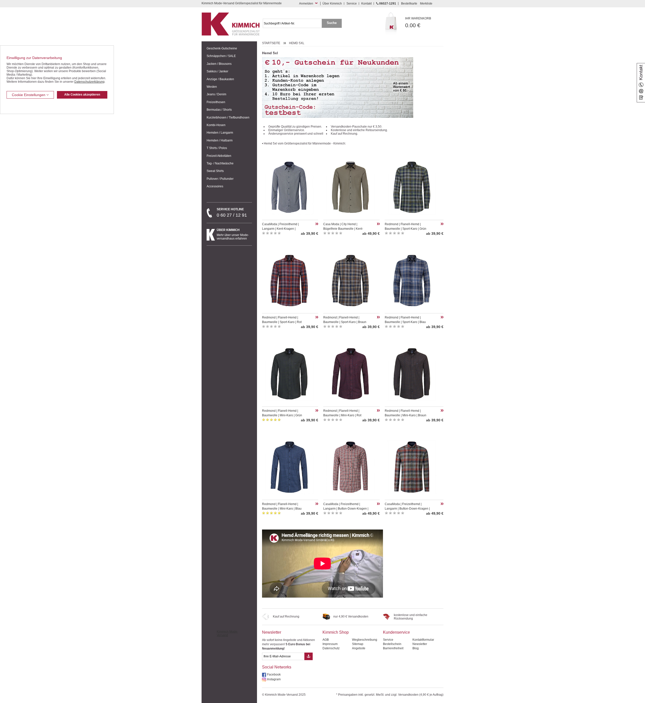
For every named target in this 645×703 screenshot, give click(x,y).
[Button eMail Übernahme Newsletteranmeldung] (308, 656)
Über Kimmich (332, 3)
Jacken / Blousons (219, 64)
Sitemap (357, 644)
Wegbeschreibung (364, 639)
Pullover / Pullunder (220, 179)
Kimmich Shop (335, 632)
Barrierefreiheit (393, 648)
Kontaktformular (423, 639)
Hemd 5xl (296, 43)
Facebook (274, 674)
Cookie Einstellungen (29, 95)
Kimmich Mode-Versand (227, 633)
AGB (325, 639)
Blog (415, 648)
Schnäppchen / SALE (221, 56)
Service (351, 3)
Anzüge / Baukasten (220, 79)
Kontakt (366, 3)
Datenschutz (331, 648)
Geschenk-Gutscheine (222, 48)
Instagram (274, 679)
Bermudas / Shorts (219, 109)
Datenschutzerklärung (89, 81)
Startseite (271, 43)
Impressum (330, 644)
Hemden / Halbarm (220, 140)
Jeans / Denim (216, 94)
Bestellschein (392, 644)
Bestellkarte (409, 3)
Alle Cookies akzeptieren (82, 94)
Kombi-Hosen (216, 125)
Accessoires (215, 186)
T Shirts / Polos (217, 148)
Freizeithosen (216, 102)
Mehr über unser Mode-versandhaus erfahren (233, 234)
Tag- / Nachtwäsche (220, 163)
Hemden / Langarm (220, 132)
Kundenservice (396, 632)
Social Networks (276, 667)
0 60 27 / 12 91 (232, 213)
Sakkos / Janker (217, 71)
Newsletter (271, 632)
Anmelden (306, 3)
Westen (212, 87)
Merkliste (426, 3)
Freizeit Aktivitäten (219, 156)
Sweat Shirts (215, 171)
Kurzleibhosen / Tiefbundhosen (228, 117)
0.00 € (418, 22)
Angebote (358, 648)
